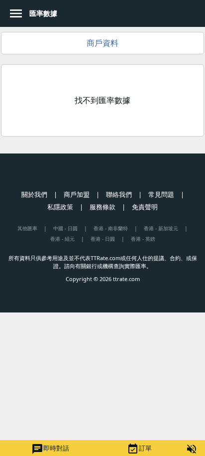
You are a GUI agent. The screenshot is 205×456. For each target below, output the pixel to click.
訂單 (139, 449)
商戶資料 (102, 42)
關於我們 (34, 194)
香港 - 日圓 (103, 238)
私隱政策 (60, 206)
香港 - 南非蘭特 (111, 228)
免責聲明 (145, 206)
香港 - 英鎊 (143, 238)
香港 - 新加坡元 (161, 228)
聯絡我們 (119, 194)
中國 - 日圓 (65, 228)
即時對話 (50, 449)
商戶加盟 (77, 194)
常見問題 (161, 194)
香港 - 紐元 (62, 238)
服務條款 (102, 206)
